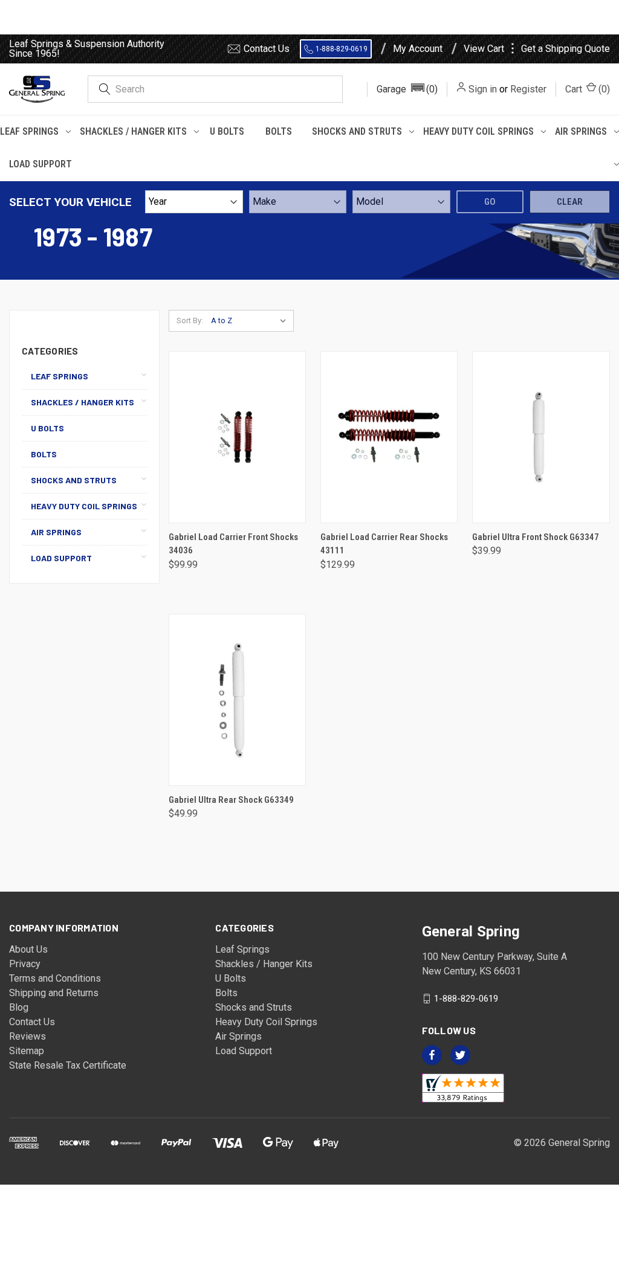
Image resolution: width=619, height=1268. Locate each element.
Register (528, 89)
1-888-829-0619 (342, 49)
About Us (28, 949)
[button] (407, 89)
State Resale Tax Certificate (67, 1065)
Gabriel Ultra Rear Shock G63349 (231, 799)
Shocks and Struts (357, 131)
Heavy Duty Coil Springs (478, 131)
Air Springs (581, 131)
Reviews (27, 1036)
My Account (417, 49)
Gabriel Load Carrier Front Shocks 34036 (233, 544)
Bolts (278, 131)
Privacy (25, 964)
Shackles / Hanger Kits (133, 131)
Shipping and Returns (54, 993)
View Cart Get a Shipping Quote (537, 49)
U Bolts (227, 131)
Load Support (40, 164)
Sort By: (190, 320)
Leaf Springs (29, 131)
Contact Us (267, 48)
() (587, 89)
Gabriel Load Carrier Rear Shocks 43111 (384, 544)
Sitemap (26, 1051)
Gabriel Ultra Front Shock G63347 (535, 537)
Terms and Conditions (55, 978)
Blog (18, 1007)
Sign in (482, 89)
